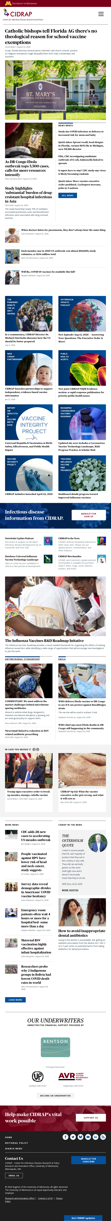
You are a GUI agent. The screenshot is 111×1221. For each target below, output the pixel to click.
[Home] (17, 12)
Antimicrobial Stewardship (22, 659)
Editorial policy (16, 1143)
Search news (14, 1148)
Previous (34, 749)
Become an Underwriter (55, 1095)
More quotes (70, 890)
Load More (15, 999)
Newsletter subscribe (88, 1160)
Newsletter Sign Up (88, 515)
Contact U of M (45, 1198)
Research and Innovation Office (20, 1198)
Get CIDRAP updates (83, 1218)
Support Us (91, 1117)
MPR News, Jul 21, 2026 (72, 884)
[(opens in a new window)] (21, 3)
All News (67, 195)
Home (8, 1137)
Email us (14, 1175)
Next (37, 749)
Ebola (62, 659)
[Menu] (101, 14)
